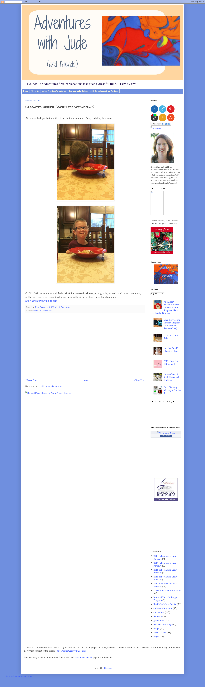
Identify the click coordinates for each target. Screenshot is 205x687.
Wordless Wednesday (42, 310)
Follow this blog (166, 435)
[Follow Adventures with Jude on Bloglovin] (161, 124)
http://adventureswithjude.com (41, 300)
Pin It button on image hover (18, 675)
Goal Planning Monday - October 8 (172, 390)
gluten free (159, 620)
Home (25, 91)
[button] (157, 214)
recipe (156, 628)
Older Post (139, 380)
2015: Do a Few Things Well (171, 362)
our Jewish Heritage (163, 624)
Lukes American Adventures (167, 590)
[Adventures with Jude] (166, 283)
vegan (156, 636)
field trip (158, 616)
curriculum (159, 612)
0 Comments (64, 307)
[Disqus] (85, 345)
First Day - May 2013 (171, 336)
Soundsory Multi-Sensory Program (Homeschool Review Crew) (172, 324)
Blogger (108, 667)
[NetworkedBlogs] (166, 433)
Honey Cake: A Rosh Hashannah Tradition (171, 377)
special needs (160, 632)
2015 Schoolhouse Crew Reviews (104, 91)
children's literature (163, 608)
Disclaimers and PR (82, 657)
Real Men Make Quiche (78, 91)
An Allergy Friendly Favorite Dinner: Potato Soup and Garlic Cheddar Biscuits (167, 307)
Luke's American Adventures (54, 91)
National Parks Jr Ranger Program (166, 599)
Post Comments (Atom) (50, 386)
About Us (35, 91)
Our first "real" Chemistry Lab (171, 349)
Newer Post (31, 380)
